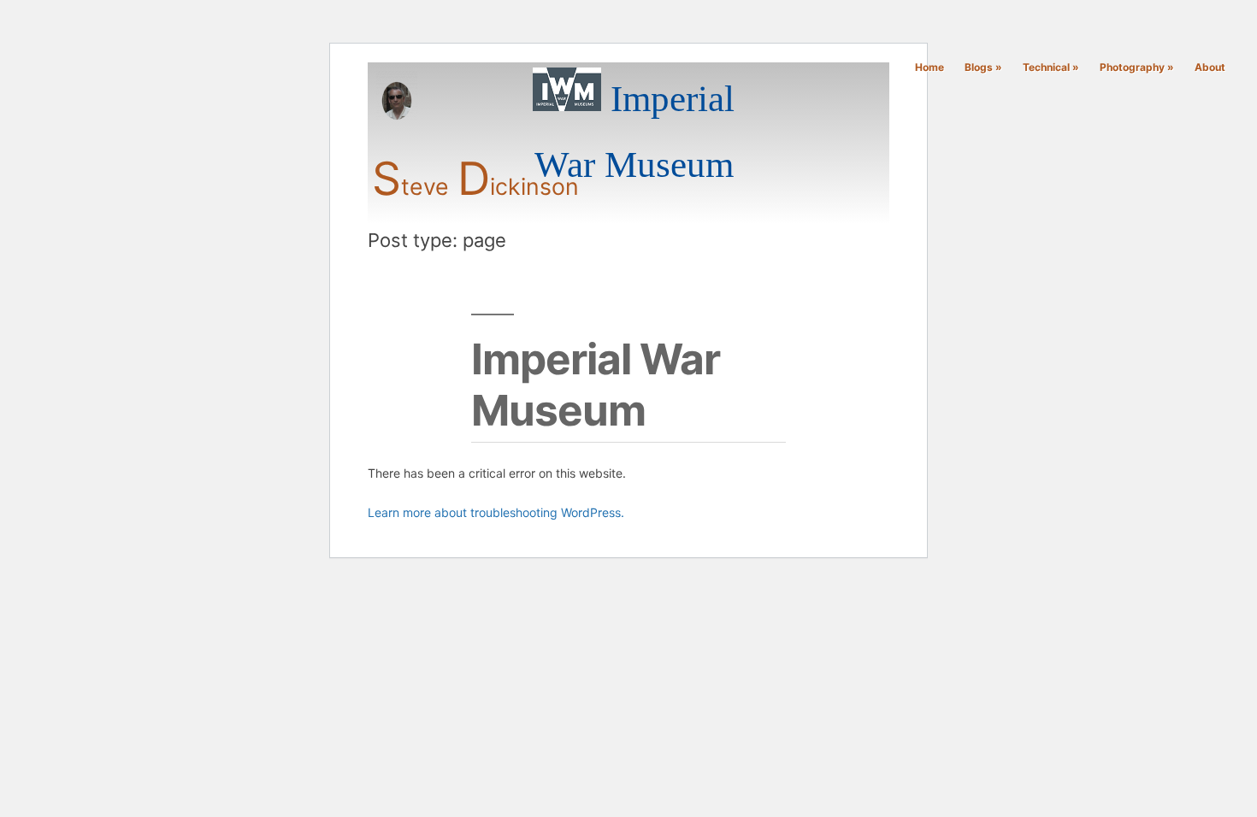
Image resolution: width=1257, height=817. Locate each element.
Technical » (1051, 67)
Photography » (1137, 67)
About (1210, 67)
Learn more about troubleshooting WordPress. (496, 512)
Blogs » (983, 67)
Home (929, 67)
